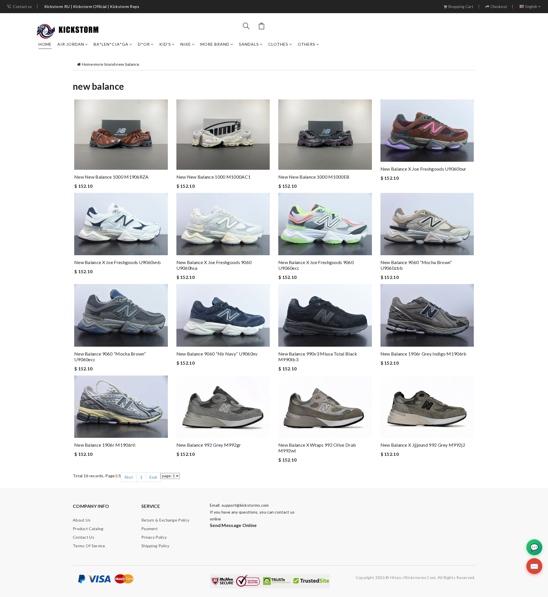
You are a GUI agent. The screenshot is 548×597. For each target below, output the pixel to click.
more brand (214, 44)
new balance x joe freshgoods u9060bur (423, 168)
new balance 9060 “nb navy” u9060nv (217, 353)
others (306, 44)
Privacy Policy (154, 537)
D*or (144, 44)
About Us (81, 520)
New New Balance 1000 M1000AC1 (213, 176)
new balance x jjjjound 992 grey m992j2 (422, 445)
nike (185, 44)
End (153, 477)
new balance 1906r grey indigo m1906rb (423, 353)
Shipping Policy (155, 545)
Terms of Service (89, 545)
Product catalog (88, 528)
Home (45, 44)
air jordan (70, 44)
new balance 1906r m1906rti (105, 445)
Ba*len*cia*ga (111, 44)
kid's (165, 44)
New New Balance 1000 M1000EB (313, 176)
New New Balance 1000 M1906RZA (111, 176)
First (129, 477)
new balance (127, 64)
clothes (278, 44)
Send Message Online (233, 525)
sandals (249, 44)
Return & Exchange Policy (165, 520)
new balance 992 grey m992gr (208, 445)
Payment (149, 528)
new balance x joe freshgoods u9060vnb (117, 262)
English (531, 7)
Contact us (22, 7)
